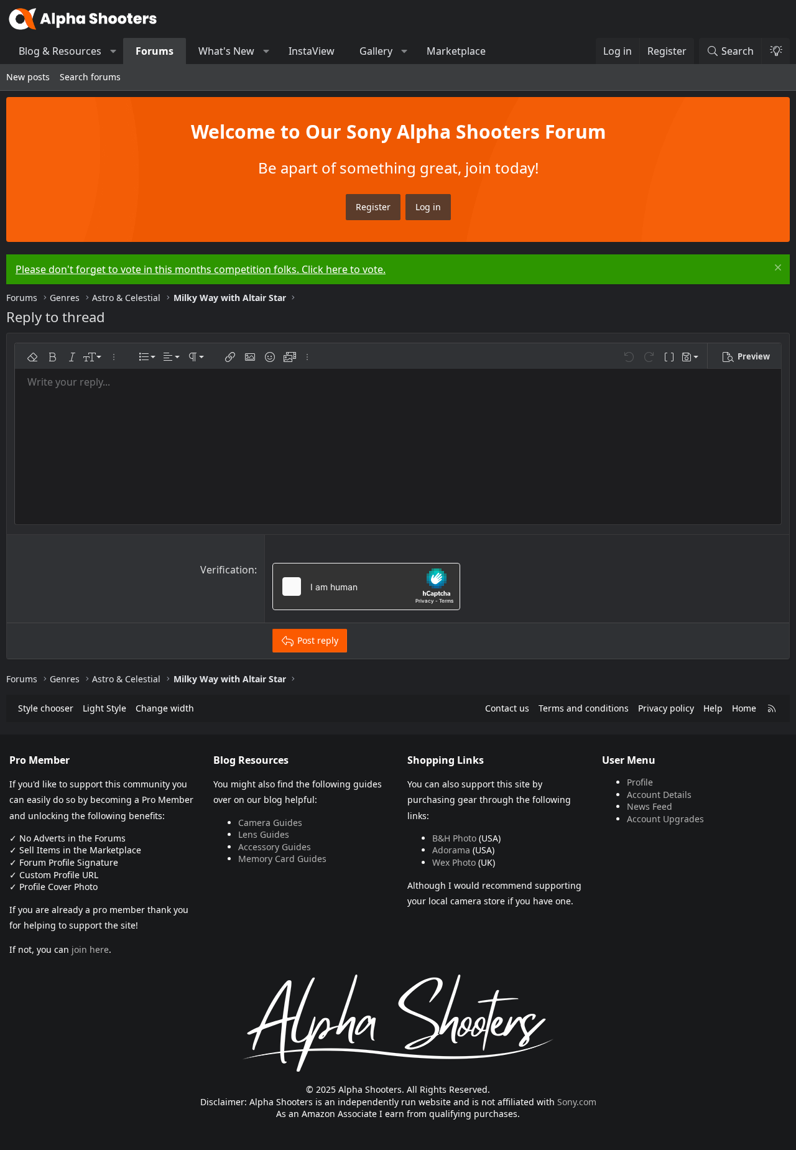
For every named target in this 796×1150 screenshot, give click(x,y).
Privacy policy (666, 708)
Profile (640, 782)
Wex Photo (454, 862)
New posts (28, 77)
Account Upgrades (665, 819)
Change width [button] (165, 708)
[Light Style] (775, 51)
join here (90, 949)
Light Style (104, 708)
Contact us (507, 708)
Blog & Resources (60, 51)
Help (713, 708)
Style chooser (45, 708)
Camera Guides (270, 822)
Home (744, 708)
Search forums (90, 77)
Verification (227, 570)
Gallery (375, 51)
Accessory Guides (274, 847)
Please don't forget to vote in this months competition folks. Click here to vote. (201, 269)
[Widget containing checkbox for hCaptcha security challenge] (366, 586)
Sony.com (576, 1102)
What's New (226, 51)
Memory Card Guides (282, 859)
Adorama (451, 850)
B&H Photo (454, 838)
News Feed (649, 806)
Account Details (659, 794)
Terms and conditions (584, 708)
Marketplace (456, 51)
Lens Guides (263, 834)
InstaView (312, 51)
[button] (113, 51)
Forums (155, 51)
